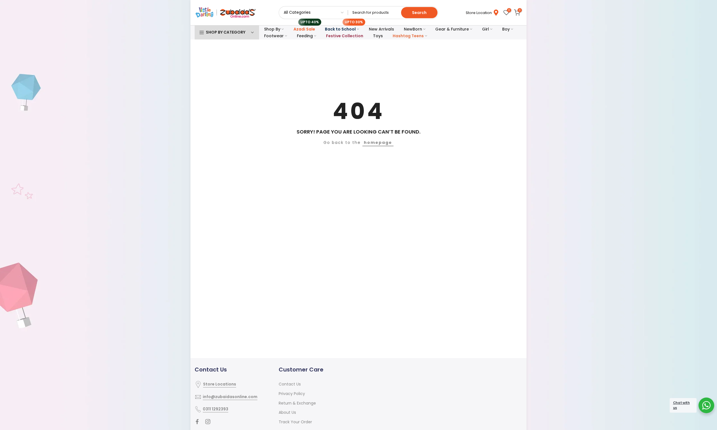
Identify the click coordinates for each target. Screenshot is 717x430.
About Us (287, 412)
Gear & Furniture (452, 29)
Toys (378, 36)
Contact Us (290, 384)
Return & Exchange (297, 403)
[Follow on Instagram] (207, 421)
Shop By (272, 29)
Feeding (305, 36)
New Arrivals (381, 29)
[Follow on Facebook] (197, 421)
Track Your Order (295, 422)
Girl (485, 29)
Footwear (274, 36)
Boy (506, 29)
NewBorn (413, 29)
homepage (378, 142)
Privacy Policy (292, 393)
